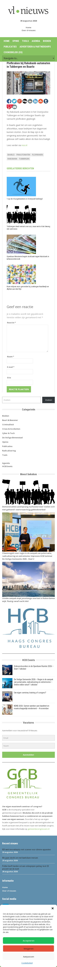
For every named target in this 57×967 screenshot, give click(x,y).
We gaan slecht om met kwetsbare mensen (20, 858)
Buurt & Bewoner (10, 420)
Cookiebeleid (27, 963)
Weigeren (28, 948)
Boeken (47, 41)
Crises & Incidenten (11, 429)
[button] (52, 908)
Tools (25, 41)
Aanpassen (28, 956)
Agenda (36, 41)
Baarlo (11, 154)
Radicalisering (9, 450)
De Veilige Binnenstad (12, 437)
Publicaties (10, 46)
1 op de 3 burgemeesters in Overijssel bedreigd (25, 199)
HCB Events (7, 466)
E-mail (10, 367)
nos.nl (24, 145)
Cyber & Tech (8, 433)
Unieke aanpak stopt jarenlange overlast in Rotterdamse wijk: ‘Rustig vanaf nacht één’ (28, 599)
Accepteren (28, 940)
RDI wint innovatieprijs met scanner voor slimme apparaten (26, 849)
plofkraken (37, 154)
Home (28, 27)
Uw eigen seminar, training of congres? (30, 692)
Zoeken (48, 400)
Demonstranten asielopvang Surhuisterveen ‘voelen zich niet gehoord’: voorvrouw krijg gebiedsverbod (28, 508)
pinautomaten (23, 154)
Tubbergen (24, 159)
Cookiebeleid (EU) (13, 52)
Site (9, 377)
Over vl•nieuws (29, 30)
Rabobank (12, 159)
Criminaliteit (8, 424)
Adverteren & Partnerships (35, 46)
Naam (10, 356)
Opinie (15, 41)
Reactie (11, 322)
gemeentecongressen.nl (38, 829)
